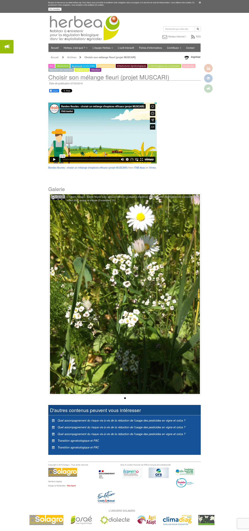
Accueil (55, 47)
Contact (190, 47)
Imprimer (196, 57)
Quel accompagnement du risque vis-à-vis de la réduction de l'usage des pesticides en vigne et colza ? (121, 420)
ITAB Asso (139, 167)
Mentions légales (55, 481)
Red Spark (71, 485)
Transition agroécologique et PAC (78, 440)
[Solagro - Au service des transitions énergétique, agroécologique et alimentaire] (46, 519)
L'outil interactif (126, 47)
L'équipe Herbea (102, 47)
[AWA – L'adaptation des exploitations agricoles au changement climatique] (146, 519)
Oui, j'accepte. (54, 9)
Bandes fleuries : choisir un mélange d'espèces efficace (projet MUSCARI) (88, 167)
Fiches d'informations (150, 47)
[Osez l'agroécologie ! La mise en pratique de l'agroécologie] (81, 519)
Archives (71, 57)
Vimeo (152, 167)
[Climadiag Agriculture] (177, 519)
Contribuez (173, 47)
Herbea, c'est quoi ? (75, 47)
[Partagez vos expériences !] (7, 46)
